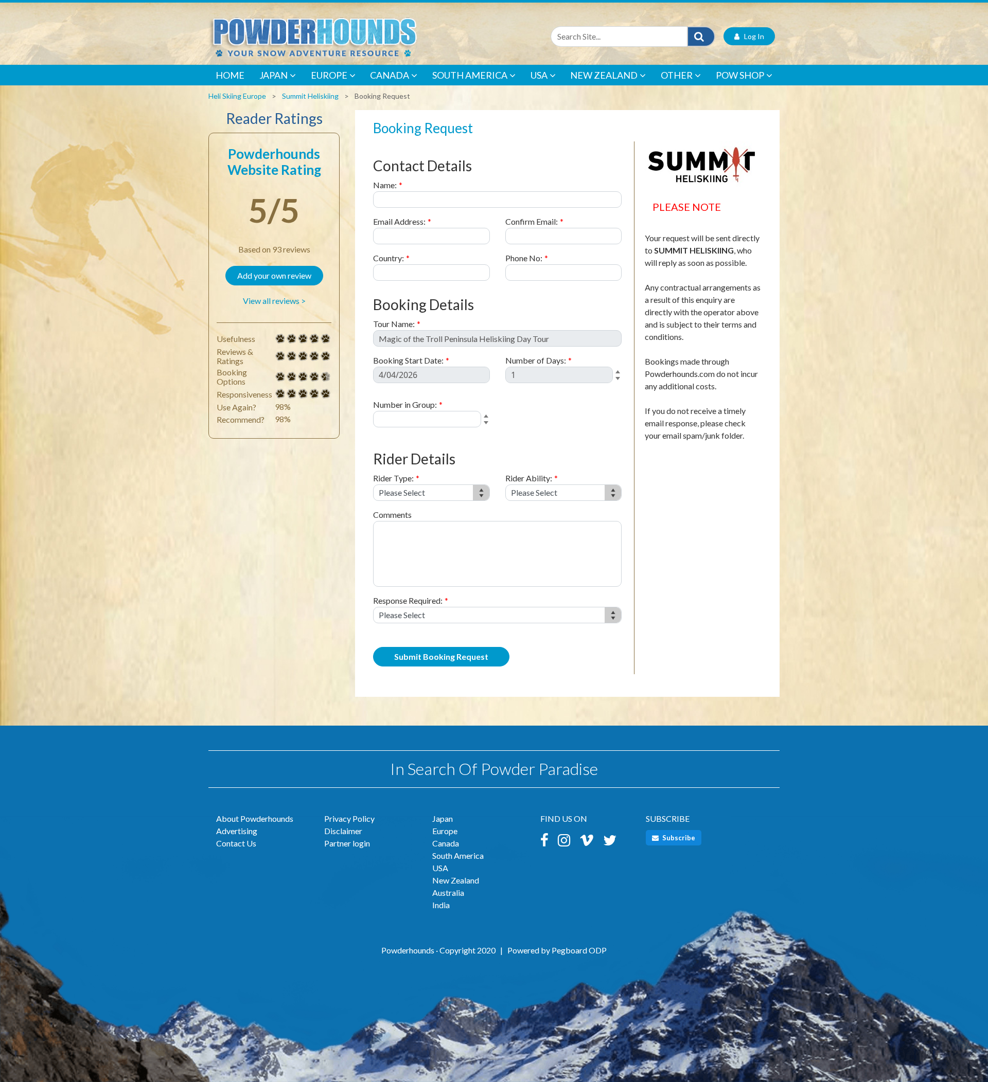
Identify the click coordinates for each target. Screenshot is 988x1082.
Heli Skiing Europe (237, 96)
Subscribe (678, 838)
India (441, 905)
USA (539, 75)
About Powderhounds (254, 818)
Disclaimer (343, 831)
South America (469, 75)
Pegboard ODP (579, 950)
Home (230, 75)
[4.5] (280, 377)
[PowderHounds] (347, 36)
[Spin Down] (619, 380)
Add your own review (274, 275)
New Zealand (604, 75)
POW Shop (740, 75)
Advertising (236, 831)
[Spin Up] (619, 372)
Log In (751, 36)
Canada (389, 75)
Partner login (347, 843)
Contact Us (236, 843)
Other (677, 75)
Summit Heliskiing (310, 96)
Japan (273, 75)
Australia (448, 892)
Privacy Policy (349, 818)
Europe (329, 75)
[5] (280, 339)
